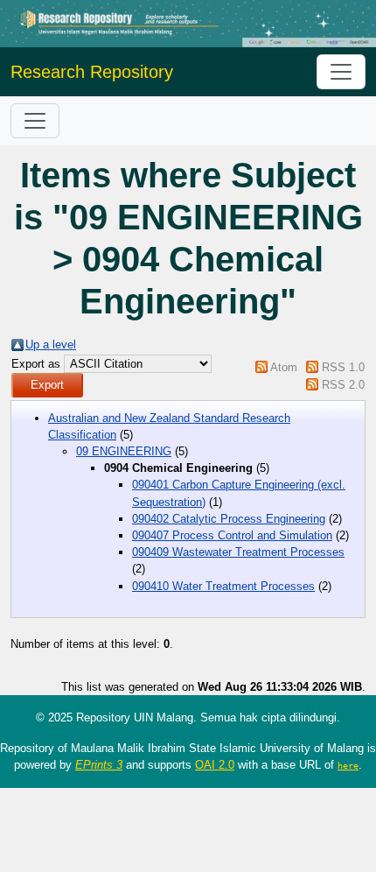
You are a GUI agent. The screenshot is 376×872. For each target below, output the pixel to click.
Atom (283, 367)
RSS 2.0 (343, 384)
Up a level (50, 344)
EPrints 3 (98, 764)
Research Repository (91, 71)
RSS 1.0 (343, 367)
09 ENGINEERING (123, 451)
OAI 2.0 (214, 764)
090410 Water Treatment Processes (223, 586)
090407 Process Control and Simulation (232, 535)
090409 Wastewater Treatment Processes (238, 552)
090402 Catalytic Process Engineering (228, 518)
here (348, 765)
